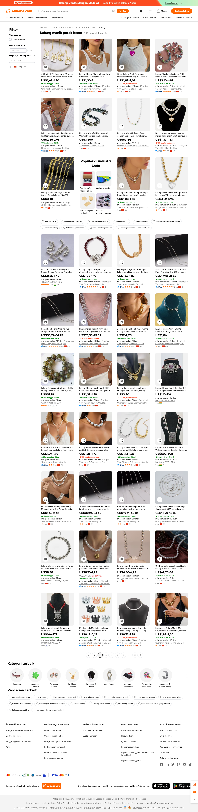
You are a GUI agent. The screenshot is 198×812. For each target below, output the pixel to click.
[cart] (150, 11)
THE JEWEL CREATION (51, 282)
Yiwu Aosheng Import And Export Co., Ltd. (57, 89)
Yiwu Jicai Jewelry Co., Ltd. (129, 643)
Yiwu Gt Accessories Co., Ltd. (168, 89)
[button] (114, 11)
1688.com (69, 799)
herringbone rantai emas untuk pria (135, 228)
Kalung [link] (102, 27)
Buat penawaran (90, 736)
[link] (194, 784)
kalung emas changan (73, 221)
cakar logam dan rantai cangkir (52, 704)
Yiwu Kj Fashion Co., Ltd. (166, 148)
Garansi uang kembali (53, 736)
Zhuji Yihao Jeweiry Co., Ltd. (91, 146)
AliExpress (57, 799)
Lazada (99, 799)
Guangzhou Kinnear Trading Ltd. (169, 343)
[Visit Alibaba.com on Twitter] (173, 764)
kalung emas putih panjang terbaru (155, 704)
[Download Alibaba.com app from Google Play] (182, 786)
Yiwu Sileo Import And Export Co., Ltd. (133, 207)
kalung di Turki (122, 221)
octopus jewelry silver (21, 697)
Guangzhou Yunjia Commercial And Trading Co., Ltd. (133, 403)
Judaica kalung (79, 704)
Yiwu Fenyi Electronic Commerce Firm (57, 521)
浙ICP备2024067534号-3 (173, 807)
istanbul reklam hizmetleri (65, 697)
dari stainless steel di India (118, 697)
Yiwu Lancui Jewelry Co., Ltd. (130, 284)
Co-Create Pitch (13, 736)
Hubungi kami (127, 736)
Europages (141, 799)
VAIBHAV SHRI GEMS (51, 403)
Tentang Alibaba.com (16, 724)
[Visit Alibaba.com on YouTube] (184, 764)
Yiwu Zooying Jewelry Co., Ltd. (92, 89)
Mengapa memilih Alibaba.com (19, 730)
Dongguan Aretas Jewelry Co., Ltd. (132, 578)
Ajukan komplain (128, 741)
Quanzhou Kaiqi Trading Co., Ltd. (169, 643)
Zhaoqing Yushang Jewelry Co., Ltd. (95, 643)
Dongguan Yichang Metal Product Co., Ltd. (171, 207)
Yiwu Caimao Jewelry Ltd (90, 521)
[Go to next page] (140, 655)
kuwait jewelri (142, 221)
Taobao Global (111, 799)
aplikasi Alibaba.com (139, 786)
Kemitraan (164, 752)
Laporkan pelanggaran (131, 760)
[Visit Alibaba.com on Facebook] (161, 764)
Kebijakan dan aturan (53, 758)
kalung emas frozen (102, 704)
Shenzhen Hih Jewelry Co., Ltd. (55, 148)
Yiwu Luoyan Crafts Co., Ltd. (129, 89)
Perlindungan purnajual (54, 747)
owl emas (42, 697)
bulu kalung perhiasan (75, 228)
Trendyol (130, 799)
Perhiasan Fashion (87, 27)
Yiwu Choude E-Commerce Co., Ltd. (133, 462)
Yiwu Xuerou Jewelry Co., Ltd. (92, 403)
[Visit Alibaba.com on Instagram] (178, 764)
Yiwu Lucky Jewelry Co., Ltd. (168, 284)
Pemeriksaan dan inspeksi (55, 752)
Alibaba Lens (23, 786)
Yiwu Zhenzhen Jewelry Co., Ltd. (169, 581)
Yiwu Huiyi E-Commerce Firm (92, 462)
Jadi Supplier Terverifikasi (171, 747)
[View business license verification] (125, 807)
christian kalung (51, 228)
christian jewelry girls (99, 221)
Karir (8, 747)
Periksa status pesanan (170, 741)
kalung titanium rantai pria (51, 710)
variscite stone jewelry (21, 704)
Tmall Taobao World (84, 799)
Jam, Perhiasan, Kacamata (62, 27)
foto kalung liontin (125, 704)
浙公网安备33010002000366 (146, 807)
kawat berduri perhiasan (102, 228)
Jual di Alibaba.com (168, 730)
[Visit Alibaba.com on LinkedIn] (167, 764)
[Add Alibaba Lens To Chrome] (51, 786)
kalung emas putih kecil (21, 710)
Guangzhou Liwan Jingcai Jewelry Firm (171, 521)
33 (135, 655)
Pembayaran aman (52, 730)
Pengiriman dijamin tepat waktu (58, 741)
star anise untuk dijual (172, 697)
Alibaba (43, 27)
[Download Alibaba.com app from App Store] (161, 786)
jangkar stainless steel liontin (168, 221)
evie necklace (50, 221)
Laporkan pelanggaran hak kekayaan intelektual (137, 753)
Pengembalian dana (130, 747)
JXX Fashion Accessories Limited (56, 205)
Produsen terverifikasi (92, 730)
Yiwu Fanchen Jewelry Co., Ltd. (55, 581)
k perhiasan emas (91, 697)
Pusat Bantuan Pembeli (131, 730)
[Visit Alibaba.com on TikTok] (190, 764)
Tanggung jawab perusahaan (18, 741)
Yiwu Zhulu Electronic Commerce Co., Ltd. (95, 583)
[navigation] (22, 341)
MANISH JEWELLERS (165, 400)
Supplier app (94, 786)
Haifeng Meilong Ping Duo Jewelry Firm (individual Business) (133, 146)
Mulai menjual (166, 736)
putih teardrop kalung (146, 697)
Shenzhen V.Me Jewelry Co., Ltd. (93, 343)
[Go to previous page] (88, 655)
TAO (121, 799)
